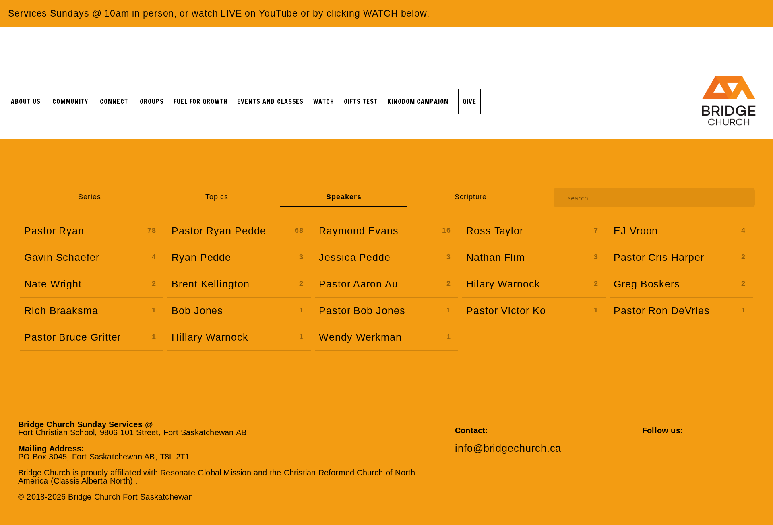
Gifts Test (361, 101)
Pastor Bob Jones (362, 310)
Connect (115, 101)
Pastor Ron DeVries (662, 310)
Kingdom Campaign (418, 101)
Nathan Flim (495, 257)
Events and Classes (270, 101)
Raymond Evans (359, 230)
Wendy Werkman (360, 337)
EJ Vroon (636, 230)
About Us (27, 101)
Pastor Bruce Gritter (72, 337)
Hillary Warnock (210, 337)
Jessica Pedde (355, 257)
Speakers (343, 196)
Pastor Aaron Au (358, 283)
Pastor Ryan (54, 230)
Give (469, 101)
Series (89, 196)
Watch (323, 101)
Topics (216, 196)
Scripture (471, 196)
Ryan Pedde (201, 257)
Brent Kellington (211, 283)
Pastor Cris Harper (659, 257)
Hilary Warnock (503, 283)
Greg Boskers (647, 283)
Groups (152, 101)
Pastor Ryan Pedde (219, 230)
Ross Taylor (494, 230)
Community (71, 101)
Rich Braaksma (61, 310)
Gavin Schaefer (61, 257)
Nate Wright (53, 283)
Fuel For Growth (200, 101)
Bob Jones (197, 310)
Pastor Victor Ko (506, 310)
